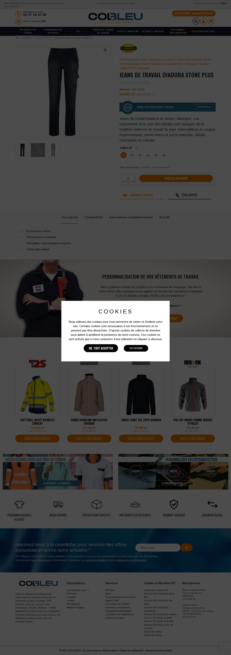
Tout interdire (136, 348)
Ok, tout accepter (101, 348)
